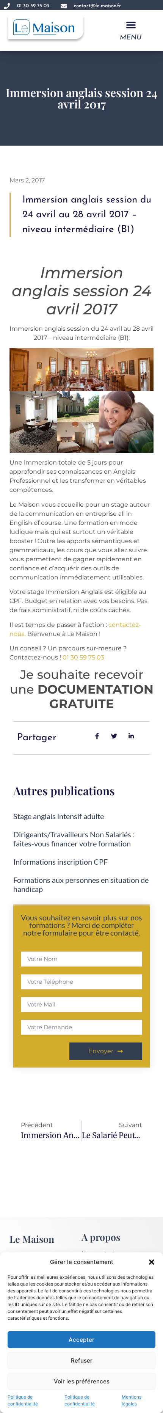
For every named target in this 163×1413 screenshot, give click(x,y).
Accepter (81, 1339)
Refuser (81, 1360)
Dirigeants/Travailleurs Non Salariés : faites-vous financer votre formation (74, 839)
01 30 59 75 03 (83, 657)
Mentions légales (131, 1400)
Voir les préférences (82, 1381)
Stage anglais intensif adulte (58, 816)
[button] (151, 1262)
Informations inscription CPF (60, 861)
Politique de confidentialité (23, 1400)
